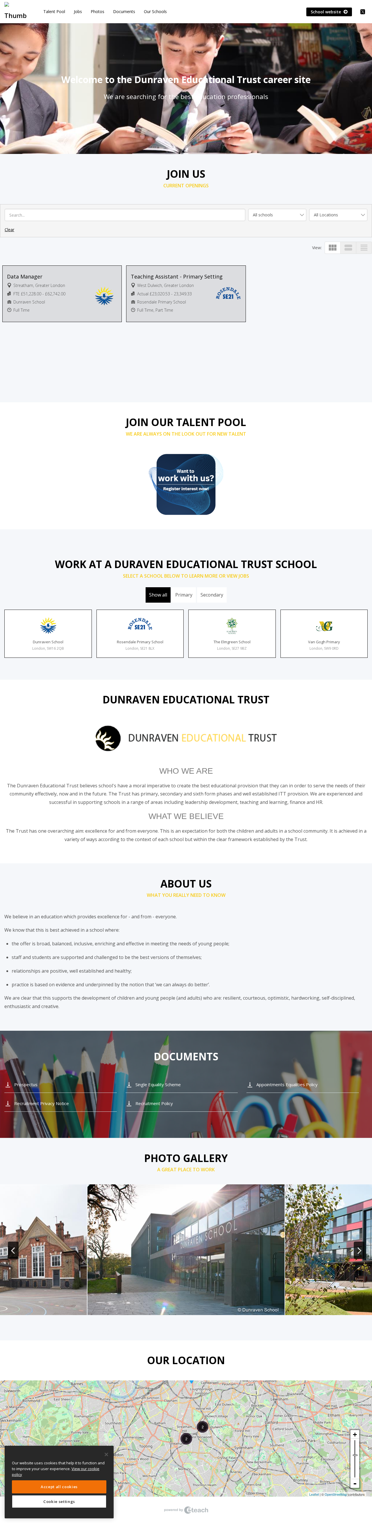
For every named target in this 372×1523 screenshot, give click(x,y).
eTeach (186, 1510)
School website (326, 12)
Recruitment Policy (154, 1103)
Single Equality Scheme (158, 1084)
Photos (97, 11)
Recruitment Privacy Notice (41, 1103)
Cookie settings (59, 1501)
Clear (9, 229)
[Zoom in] (354, 1434)
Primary (183, 595)
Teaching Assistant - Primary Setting (177, 276)
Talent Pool (54, 11)
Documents (124, 11)
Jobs (78, 11)
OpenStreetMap (336, 1494)
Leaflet (314, 1494)
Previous (13, 1250)
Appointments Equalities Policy (287, 1084)
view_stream (348, 248)
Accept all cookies (59, 1486)
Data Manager (24, 276)
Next (359, 1250)
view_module (333, 248)
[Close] (106, 1454)
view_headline (364, 248)
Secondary (212, 595)
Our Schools (155, 11)
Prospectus (25, 1084)
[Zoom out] (354, 1483)
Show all (158, 595)
